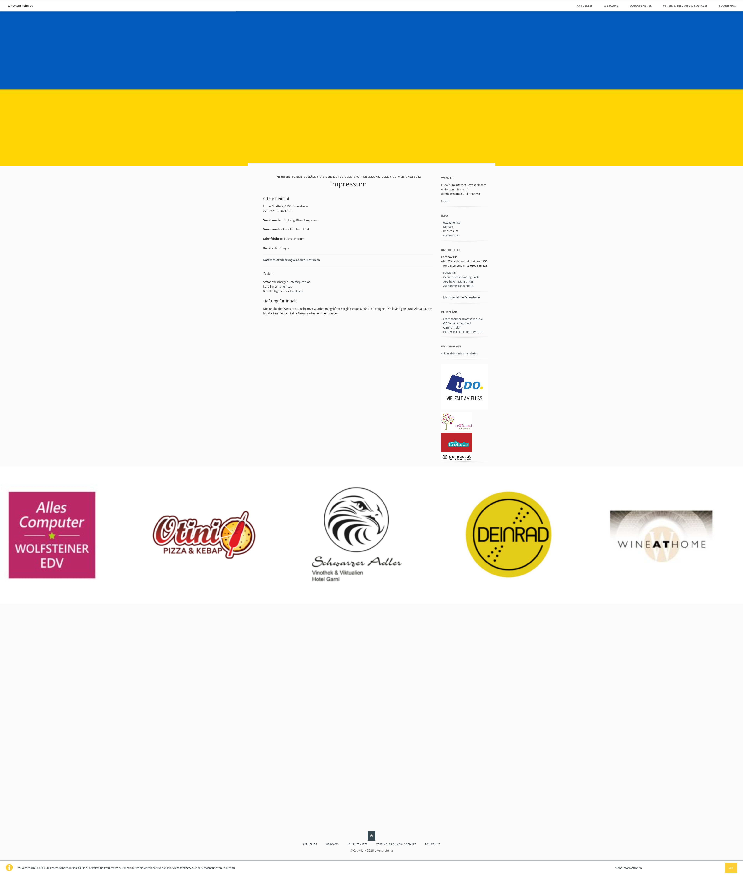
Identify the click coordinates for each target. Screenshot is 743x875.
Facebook (296, 291)
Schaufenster (641, 5)
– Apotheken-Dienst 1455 (457, 281)
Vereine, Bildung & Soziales (685, 5)
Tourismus (727, 5)
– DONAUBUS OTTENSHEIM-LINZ (462, 332)
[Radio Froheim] (456, 442)
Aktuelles (585, 5)
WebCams (611, 5)
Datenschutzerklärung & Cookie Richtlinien (291, 260)
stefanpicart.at (300, 282)
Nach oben (371, 836)
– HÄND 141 (448, 273)
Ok (731, 868)
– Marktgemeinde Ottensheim (460, 297)
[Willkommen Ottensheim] (456, 421)
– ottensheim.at (451, 222)
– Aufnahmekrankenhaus (457, 286)
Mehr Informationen (628, 868)
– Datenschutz (450, 235)
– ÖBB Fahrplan (451, 327)
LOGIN (445, 201)
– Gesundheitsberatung (456, 277)
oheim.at (286, 286)
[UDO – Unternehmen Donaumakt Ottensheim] (464, 386)
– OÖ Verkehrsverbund (456, 323)
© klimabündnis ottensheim (459, 353)
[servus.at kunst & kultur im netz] (456, 457)
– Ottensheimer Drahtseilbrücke (462, 319)
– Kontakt (447, 227)
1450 (476, 277)
